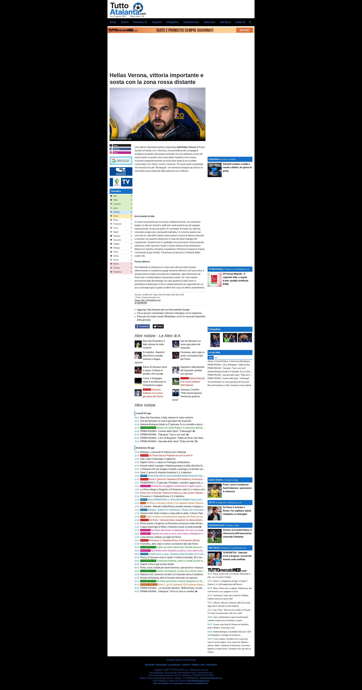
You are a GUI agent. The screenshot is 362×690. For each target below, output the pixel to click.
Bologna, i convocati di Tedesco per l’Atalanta (163, 452)
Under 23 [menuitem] (240, 22)
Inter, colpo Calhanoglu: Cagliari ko (157, 459)
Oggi (211, 357)
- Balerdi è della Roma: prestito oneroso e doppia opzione (175, 506)
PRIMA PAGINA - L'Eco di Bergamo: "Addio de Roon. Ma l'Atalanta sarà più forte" (241, 365)
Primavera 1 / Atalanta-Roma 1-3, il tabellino (162, 496)
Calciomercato (216, 525)
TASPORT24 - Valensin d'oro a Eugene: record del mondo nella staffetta (237, 556)
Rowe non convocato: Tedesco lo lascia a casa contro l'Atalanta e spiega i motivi (180, 493)
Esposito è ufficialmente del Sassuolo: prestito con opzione (192, 370)
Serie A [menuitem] (125, 22)
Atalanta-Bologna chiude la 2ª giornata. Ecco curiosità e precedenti (173, 424)
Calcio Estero (215, 480)
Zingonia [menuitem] (156, 22)
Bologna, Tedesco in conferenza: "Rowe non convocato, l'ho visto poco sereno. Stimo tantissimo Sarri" (195, 510)
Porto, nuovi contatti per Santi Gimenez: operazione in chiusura (171, 567)
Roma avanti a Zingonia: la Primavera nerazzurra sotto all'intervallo (173, 523)
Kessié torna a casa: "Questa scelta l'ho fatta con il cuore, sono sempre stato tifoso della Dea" (191, 554)
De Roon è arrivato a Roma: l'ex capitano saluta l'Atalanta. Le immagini (179, 503)
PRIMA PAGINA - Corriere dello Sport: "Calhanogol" (229, 378)
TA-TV (212, 502)
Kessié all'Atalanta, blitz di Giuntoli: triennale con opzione (169, 578)
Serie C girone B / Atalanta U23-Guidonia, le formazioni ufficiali (176, 479)
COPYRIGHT (211, 665)
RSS (203, 665)
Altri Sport (213, 548)
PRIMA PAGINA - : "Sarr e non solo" (163, 434)
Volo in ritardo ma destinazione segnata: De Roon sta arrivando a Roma (179, 516)
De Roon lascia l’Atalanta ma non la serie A (167, 455)
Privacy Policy (189, 660)
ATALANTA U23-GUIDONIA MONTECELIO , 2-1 (183, 476)
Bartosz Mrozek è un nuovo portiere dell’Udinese (192, 381)
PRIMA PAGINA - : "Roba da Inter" (167, 441)
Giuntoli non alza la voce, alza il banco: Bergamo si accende (176, 533)
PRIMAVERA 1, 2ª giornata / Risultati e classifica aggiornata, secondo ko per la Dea (185, 482)
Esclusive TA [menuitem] (140, 22)
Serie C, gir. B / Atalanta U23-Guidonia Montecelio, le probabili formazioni (186, 584)
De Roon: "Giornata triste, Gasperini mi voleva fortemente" (174, 520)
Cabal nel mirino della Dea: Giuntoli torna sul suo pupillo (177, 547)
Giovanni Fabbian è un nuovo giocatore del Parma (153, 393)
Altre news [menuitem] (209, 22)
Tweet (159, 326)
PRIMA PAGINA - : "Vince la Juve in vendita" (167, 591)
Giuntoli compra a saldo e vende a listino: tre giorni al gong (237, 167)
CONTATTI (186, 665)
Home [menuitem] (113, 22)
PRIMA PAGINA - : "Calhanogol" (166, 431)
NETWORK (149, 665)
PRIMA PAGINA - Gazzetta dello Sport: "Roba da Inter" (230, 375)
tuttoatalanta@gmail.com (211, 678)
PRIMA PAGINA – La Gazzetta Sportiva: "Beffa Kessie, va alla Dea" (174, 588)
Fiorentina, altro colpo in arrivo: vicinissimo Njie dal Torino (192, 355)
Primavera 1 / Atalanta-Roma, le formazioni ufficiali (170, 540)
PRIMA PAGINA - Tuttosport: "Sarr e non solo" (227, 368)
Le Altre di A (147, 295)
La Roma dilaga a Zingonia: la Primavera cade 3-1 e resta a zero (172, 489)
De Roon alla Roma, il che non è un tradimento (175, 530)
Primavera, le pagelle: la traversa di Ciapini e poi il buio (174, 486)
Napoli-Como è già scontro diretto (157, 564)
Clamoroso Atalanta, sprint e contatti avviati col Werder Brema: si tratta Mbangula (189, 561)
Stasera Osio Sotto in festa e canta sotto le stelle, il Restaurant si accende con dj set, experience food (196, 513)
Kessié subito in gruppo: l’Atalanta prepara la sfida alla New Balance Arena (178, 465)
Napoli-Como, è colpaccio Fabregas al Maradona (165, 462)
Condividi (144, 326)
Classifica (115, 191)
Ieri (216, 357)
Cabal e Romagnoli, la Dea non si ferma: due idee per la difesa (180, 571)
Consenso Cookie (174, 660)
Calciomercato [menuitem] (191, 22)
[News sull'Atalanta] (128, 8)
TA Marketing (215, 269)
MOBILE (195, 665)
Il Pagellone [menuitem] (172, 22)
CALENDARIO (174, 665)
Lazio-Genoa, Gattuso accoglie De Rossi (160, 537)
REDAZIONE (161, 665)
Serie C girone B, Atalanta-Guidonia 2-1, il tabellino (165, 472)
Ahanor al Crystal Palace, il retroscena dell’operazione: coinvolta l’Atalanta (186, 428)
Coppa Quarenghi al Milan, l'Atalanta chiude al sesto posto (169, 527)
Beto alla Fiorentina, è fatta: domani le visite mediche (154, 344)
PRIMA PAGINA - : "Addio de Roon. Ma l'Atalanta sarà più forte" (181, 438)
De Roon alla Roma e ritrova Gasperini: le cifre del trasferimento (181, 581)
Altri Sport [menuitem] (225, 22)
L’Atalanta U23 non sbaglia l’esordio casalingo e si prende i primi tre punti (177, 469)
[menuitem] (250, 22)
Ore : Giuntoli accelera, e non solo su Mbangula (175, 550)
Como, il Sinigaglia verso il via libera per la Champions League (154, 381)
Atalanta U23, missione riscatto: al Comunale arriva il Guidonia (171, 574)
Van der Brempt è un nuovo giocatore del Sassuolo (190, 344)
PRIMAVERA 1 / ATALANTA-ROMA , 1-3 (179, 499)
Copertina (213, 159)
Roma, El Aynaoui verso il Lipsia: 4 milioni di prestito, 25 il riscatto (155, 370)
